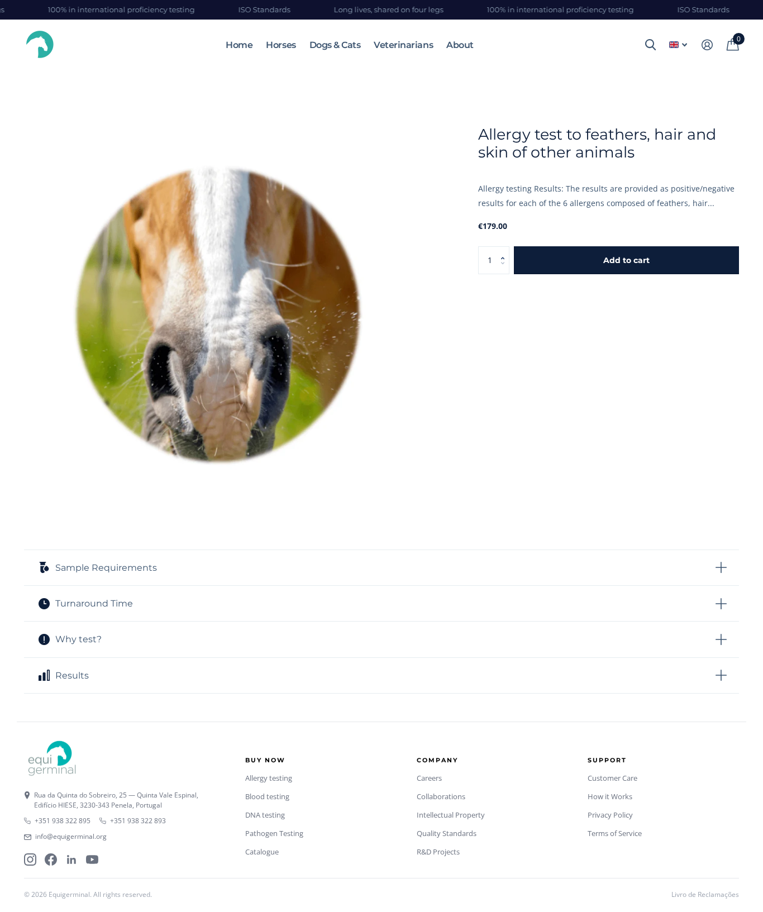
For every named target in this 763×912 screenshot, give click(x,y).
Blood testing (267, 796)
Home (239, 45)
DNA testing (265, 815)
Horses (280, 45)
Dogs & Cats (335, 45)
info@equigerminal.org (71, 836)
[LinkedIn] (71, 859)
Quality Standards (446, 833)
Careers (429, 778)
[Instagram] (30, 859)
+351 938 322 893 (138, 820)
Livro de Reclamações (705, 894)
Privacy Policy (610, 815)
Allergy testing (268, 778)
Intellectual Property (451, 815)
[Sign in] (707, 45)
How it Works (610, 796)
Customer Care (612, 778)
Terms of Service (615, 833)
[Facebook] (51, 859)
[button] (505, 250)
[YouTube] (92, 859)
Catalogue (262, 852)
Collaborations (441, 796)
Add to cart (626, 260)
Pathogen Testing (274, 833)
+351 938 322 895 (62, 820)
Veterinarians (403, 45)
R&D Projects (438, 852)
